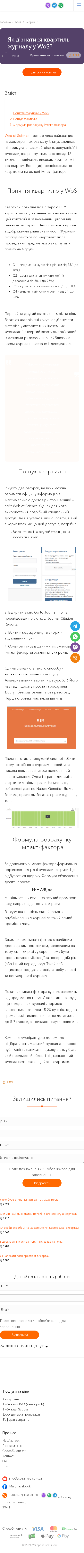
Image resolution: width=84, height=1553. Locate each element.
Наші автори (11, 1440)
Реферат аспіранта (16, 1419)
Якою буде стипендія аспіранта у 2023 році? (29, 1199)
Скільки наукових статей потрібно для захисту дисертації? (38, 1214)
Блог (5, 1466)
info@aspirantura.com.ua (25, 1478)
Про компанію (12, 1446)
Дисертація (11, 1399)
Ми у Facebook (19, 1486)
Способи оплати (14, 1451)
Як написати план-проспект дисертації (25, 1256)
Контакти (8, 1456)
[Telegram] (75, 626)
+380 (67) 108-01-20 (23, 1495)
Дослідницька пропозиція (21, 1414)
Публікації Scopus (15, 1409)
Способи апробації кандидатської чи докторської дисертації (40, 1227)
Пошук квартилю (25, 119)
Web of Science (17, 136)
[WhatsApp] (75, 637)
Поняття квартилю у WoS (31, 113)
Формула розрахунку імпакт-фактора (39, 125)
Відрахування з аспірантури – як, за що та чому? (31, 1241)
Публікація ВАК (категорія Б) (23, 1404)
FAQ (5, 1461)
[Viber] (75, 647)
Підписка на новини (42, 72)
